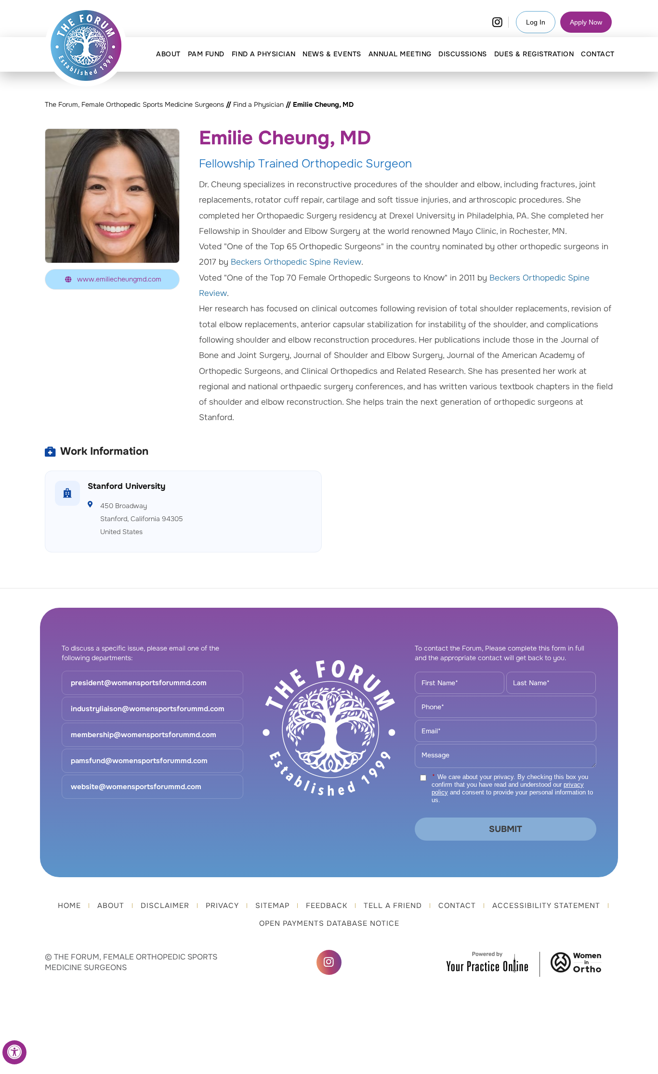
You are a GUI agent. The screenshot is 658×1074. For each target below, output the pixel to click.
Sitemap (272, 905)
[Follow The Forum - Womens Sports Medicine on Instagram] (497, 22)
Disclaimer (165, 905)
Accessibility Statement (546, 905)
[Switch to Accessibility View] (14, 1052)
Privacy (222, 905)
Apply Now (586, 22)
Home (69, 905)
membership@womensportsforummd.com (143, 735)
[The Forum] (86, 46)
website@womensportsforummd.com (136, 787)
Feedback (326, 905)
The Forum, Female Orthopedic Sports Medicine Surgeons (134, 104)
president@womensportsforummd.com (139, 683)
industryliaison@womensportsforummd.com (147, 709)
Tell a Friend (393, 905)
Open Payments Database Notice (329, 923)
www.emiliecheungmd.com (119, 279)
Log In (535, 22)
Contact (457, 905)
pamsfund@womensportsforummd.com (139, 761)
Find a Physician (258, 104)
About (110, 905)
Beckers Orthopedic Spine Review (296, 262)
